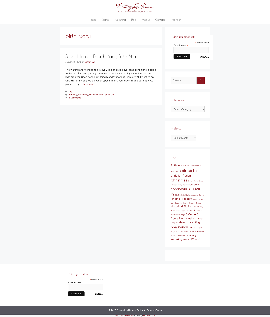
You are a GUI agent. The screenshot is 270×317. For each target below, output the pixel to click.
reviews (173, 236)
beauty (192, 166)
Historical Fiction (181, 206)
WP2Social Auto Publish (124, 316)
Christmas (179, 180)
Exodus (201, 195)
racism (193, 227)
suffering (176, 239)
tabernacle (186, 240)
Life (70, 91)
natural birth (109, 94)
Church (201, 181)
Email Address (181, 45)
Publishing (120, 19)
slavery (191, 235)
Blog (133, 19)
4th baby (73, 94)
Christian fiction (181, 175)
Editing (105, 19)
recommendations (187, 232)
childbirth (187, 170)
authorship (185, 166)
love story (174, 215)
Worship (196, 239)
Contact (160, 19)
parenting (194, 222)
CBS (176, 171)
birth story (83, 94)
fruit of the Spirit (199, 199)
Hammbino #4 (96, 94)
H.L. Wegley (199, 203)
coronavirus (180, 189)
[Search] (201, 80)
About (146, 19)
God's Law (179, 203)
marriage (181, 215)
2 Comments (75, 97)
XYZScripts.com (149, 316)
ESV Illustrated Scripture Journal (186, 195)
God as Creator (188, 203)
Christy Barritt (193, 181)
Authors (176, 165)
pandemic (180, 222)
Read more (89, 84)
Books (92, 19)
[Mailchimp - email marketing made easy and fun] (204, 59)
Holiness (196, 207)
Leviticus (199, 211)
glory (172, 203)
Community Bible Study (191, 185)
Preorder (175, 19)
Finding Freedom (181, 198)
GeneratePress (154, 310)
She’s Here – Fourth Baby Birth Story (102, 56)
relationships (199, 232)
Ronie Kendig (181, 236)
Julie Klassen (180, 211)
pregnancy (179, 227)
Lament (190, 210)
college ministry (176, 185)
